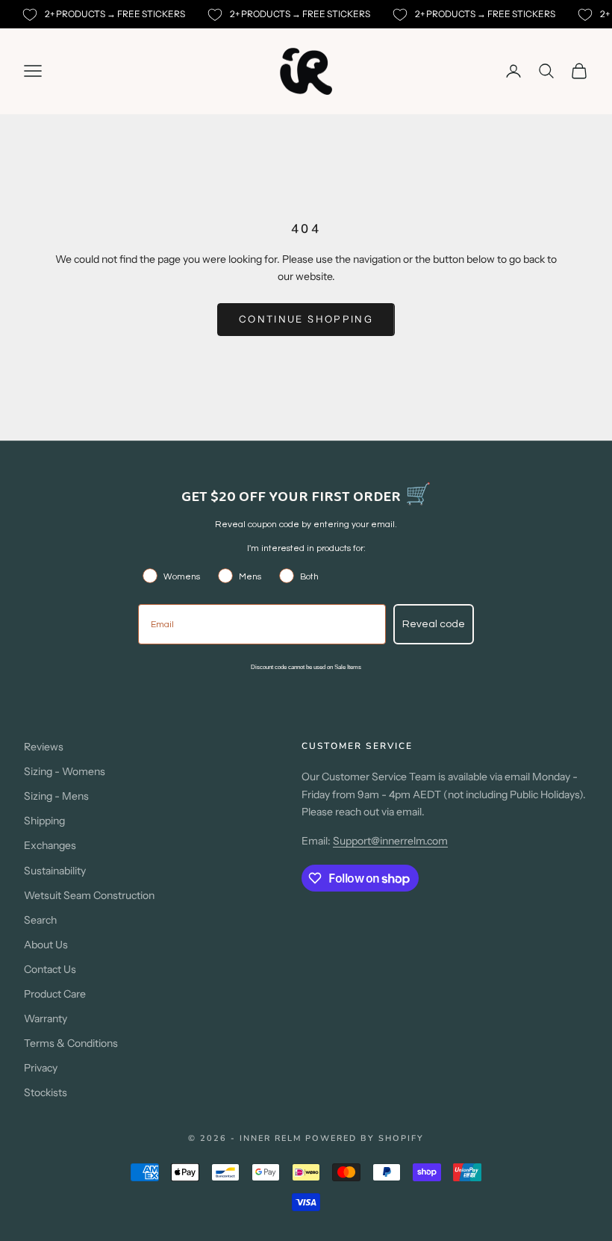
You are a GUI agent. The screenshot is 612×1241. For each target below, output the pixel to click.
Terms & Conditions (71, 1043)
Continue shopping (306, 319)
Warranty (45, 1018)
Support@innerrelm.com (390, 840)
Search (40, 920)
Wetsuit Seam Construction (89, 895)
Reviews (43, 746)
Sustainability (55, 870)
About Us (46, 944)
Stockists (45, 1092)
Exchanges (50, 845)
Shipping (44, 820)
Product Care (55, 994)
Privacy (40, 1067)
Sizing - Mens (56, 796)
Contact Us (50, 969)
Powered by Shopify (364, 1138)
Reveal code (433, 624)
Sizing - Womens (64, 771)
